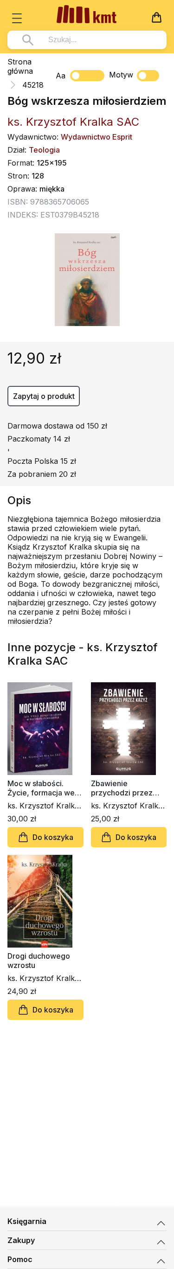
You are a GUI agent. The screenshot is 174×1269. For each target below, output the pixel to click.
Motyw (121, 74)
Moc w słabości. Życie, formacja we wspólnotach (41, 788)
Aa (60, 75)
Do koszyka (52, 837)
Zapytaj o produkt (44, 396)
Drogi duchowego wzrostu (38, 960)
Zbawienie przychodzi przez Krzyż (122, 788)
